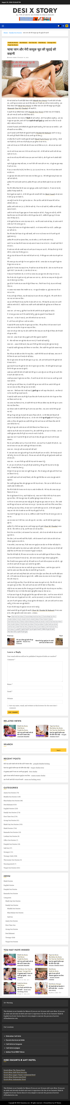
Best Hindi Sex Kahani (18, 616)
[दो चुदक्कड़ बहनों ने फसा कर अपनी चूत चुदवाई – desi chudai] (10, 974)
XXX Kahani (11, 629)
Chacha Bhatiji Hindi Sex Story (33, 616)
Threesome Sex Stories (12, 860)
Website (10, 699)
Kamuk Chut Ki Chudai (18, 108)
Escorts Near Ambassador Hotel (15, 1079)
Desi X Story (35, 10)
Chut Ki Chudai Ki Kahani (43, 610)
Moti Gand (50, 194)
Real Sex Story (25, 106)
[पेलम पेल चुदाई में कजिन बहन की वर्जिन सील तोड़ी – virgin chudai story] (42, 731)
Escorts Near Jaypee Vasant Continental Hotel (19, 1075)
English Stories (9, 809)
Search (8, 744)
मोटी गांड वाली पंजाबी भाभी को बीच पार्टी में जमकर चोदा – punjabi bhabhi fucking (25, 736)
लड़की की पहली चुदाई (22, 632)
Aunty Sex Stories (10, 793)
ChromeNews (48, 1103)
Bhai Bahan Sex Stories (56, 728)
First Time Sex (33, 42)
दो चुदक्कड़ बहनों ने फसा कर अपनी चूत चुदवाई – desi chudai (20, 772)
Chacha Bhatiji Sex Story (49, 616)
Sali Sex (6, 848)
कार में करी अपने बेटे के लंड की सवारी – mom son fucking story (22, 780)
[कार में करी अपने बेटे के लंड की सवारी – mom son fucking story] (10, 988)
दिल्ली (28, 118)
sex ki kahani (41, 627)
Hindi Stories (42, 42)
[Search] (63, 26)
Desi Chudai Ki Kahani (46, 619)
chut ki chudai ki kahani (33, 619)
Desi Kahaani (23, 42)
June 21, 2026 (23, 994)
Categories (7, 898)
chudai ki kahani (12, 619)
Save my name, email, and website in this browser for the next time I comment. (33, 707)
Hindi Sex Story (40, 100)
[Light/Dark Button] (59, 26)
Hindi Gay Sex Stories (11, 824)
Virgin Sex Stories (13, 45)
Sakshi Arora (13, 57)
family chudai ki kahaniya (27, 622)
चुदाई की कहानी (25, 629)
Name (10, 684)
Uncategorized (9, 864)
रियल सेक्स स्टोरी (12, 632)
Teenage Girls (51, 42)
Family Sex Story (36, 112)
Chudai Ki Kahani (43, 133)
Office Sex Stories (10, 840)
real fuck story (11, 627)
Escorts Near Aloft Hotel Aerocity (15, 1072)
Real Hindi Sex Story (22, 627)
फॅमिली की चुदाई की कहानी (48, 629)
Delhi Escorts (66, 25)
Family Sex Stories (15, 33)
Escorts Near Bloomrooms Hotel (15, 1077)
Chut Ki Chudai (50, 526)
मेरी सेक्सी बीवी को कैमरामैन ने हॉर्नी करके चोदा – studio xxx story (56, 988)
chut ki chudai (21, 619)
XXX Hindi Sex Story (51, 627)
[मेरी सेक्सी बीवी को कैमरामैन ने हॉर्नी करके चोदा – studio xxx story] (41, 988)
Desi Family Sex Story (13, 622)
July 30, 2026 (22, 980)
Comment (11, 660)
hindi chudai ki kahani (13, 624)
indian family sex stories (51, 624)
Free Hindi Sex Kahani (56, 622)
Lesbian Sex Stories (10, 836)
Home (6, 33)
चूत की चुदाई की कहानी (35, 629)
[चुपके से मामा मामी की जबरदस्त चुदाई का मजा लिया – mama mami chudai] (41, 974)
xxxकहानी (17, 629)
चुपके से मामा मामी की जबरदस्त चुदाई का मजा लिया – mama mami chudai (24, 776)
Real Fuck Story (42, 139)
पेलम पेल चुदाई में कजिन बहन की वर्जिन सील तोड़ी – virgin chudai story (58, 735)
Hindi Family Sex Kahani (27, 624)
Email (9, 691)
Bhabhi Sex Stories (22, 726)
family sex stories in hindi (41, 622)
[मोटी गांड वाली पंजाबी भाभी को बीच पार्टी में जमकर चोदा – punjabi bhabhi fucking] (10, 731)
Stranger (7, 852)
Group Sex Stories (10, 820)
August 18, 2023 (24, 57)
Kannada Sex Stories (11, 832)
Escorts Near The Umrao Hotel (14, 1070)
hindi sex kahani (39, 624)
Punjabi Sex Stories (22, 730)
